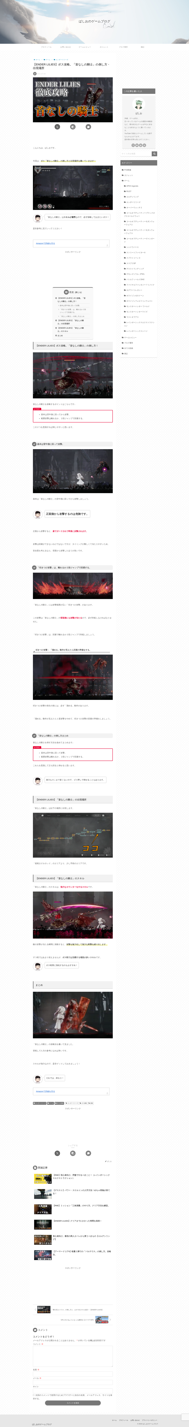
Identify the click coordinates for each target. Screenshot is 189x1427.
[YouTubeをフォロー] (140, 145)
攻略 (91, 1103)
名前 (36, 1370)
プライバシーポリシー (149, 1420)
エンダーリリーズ (40, 1103)
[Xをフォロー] (133, 145)
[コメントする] (88, 127)
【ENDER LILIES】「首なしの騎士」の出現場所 (71, 322)
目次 (71, 292)
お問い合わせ (135, 1420)
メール (37, 1378)
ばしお (139, 113)
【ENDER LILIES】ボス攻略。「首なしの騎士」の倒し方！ (72, 299)
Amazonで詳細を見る (45, 243)
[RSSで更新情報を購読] (144, 145)
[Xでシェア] (57, 127)
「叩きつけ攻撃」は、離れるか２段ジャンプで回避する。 (73, 311)
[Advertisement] (73, 138)
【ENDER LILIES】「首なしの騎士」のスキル (71, 329)
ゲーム (51, 1103)
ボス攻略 (84, 1103)
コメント (38, 1344)
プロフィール (123, 1420)
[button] (73, 127)
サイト (36, 1387)
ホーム (114, 1420)
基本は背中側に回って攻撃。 (70, 305)
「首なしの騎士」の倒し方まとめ (72, 316)
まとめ (60, 335)
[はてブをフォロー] (137, 145)
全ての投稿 (60, 1103)
